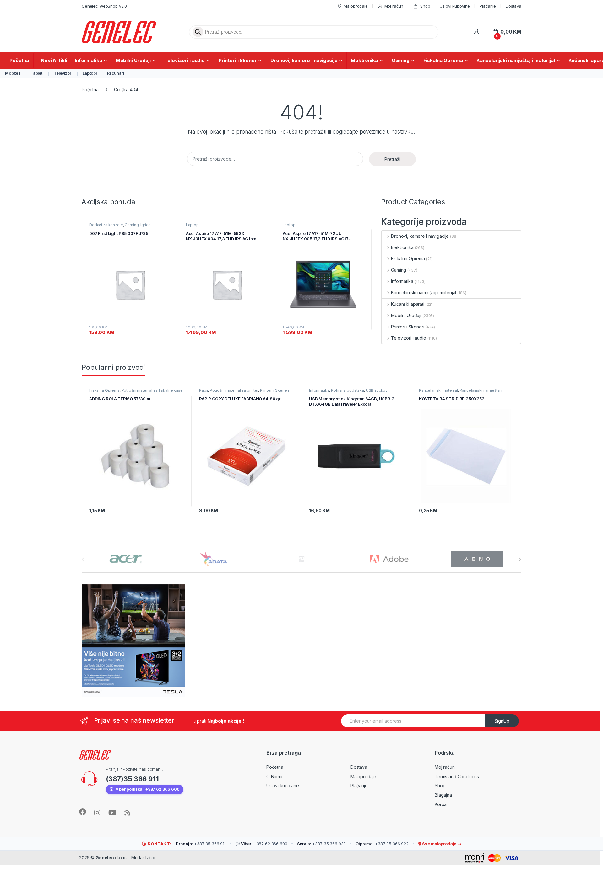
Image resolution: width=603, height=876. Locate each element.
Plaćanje (488, 5)
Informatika (88, 60)
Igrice (145, 224)
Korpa (441, 804)
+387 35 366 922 (382, 843)
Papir (203, 390)
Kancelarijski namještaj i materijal (515, 60)
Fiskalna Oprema (443, 60)
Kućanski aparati (407, 304)
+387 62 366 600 (264, 843)
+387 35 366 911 (201, 843)
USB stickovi (377, 390)
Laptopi (90, 73)
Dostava (513, 5)
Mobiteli (12, 73)
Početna (19, 60)
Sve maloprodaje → (441, 843)
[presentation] (520, 559)
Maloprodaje (355, 5)
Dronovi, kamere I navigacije (303, 60)
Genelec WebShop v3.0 (104, 5)
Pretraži (392, 159)
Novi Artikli (54, 60)
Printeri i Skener (238, 60)
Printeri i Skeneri (407, 326)
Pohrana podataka (347, 390)
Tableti (36, 73)
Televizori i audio (184, 60)
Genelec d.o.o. (111, 857)
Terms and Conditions (457, 776)
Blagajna (443, 795)
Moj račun (394, 5)
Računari (115, 73)
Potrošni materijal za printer (234, 390)
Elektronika (364, 60)
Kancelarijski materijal (438, 390)
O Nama (274, 776)
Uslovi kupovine (455, 5)
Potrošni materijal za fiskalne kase (152, 390)
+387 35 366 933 (321, 843)
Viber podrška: (148, 789)
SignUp (501, 721)
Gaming (401, 60)
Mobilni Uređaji (133, 60)
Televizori (63, 73)
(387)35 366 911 (132, 779)
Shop (425, 5)
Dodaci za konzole (106, 224)
